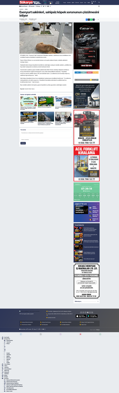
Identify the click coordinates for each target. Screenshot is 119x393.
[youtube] (80, 334)
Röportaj (6, 370)
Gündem (8, 354)
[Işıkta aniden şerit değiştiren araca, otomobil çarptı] (90, 207)
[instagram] (60, 334)
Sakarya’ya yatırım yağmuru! (44, 107)
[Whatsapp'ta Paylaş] (91, 20)
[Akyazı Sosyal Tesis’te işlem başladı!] (28, 116)
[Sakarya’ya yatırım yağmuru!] (46, 101)
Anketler (6, 373)
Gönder (23, 143)
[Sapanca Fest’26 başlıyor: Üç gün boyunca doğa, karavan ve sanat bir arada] (28, 101)
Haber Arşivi (83, 324)
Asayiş (8, 353)
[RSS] (92, 312)
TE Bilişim (98, 329)
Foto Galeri (7, 364)
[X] (83, 312)
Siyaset (8, 359)
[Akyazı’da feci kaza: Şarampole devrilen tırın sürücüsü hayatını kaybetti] (90, 211)
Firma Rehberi (7, 369)
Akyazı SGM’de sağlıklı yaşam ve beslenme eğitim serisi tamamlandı (62, 123)
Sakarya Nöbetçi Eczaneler (27, 322)
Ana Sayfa (6, 337)
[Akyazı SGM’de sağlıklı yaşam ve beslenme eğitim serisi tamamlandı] (63, 116)
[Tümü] (98, 301)
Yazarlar (32, 6)
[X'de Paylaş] (89, 20)
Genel (26, 9)
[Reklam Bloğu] (87, 45)
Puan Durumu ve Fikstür (26, 324)
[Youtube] (88, 312)
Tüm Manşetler (45, 324)
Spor (7, 361)
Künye (38, 6)
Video (5, 365)
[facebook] (21, 334)
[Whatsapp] (90, 312)
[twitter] (41, 334)
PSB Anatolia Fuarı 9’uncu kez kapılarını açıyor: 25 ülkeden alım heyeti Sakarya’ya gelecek (45, 123)
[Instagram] (85, 312)
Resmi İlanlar (24, 6)
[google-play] (92, 316)
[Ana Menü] (99, 6)
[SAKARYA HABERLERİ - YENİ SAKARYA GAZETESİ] (30, 2)
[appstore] (80, 316)
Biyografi (6, 372)
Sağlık (8, 362)
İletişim (6, 376)
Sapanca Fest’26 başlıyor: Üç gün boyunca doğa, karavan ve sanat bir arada (28, 108)
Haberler (21, 9)
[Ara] (99, 2)
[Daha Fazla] (94, 20)
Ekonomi (8, 357)
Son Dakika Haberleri (65, 324)
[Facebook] (81, 312)
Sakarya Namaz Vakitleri (66, 322)
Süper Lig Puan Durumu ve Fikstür (14, 386)
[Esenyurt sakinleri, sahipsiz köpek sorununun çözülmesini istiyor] (46, 38)
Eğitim (8, 356)
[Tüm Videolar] (98, 204)
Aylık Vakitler (78, 199)
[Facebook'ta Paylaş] (87, 20)
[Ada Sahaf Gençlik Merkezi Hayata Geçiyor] (63, 101)
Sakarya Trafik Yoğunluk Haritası (87, 322)
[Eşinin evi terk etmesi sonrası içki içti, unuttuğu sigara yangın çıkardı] (90, 219)
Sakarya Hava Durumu (46, 322)
